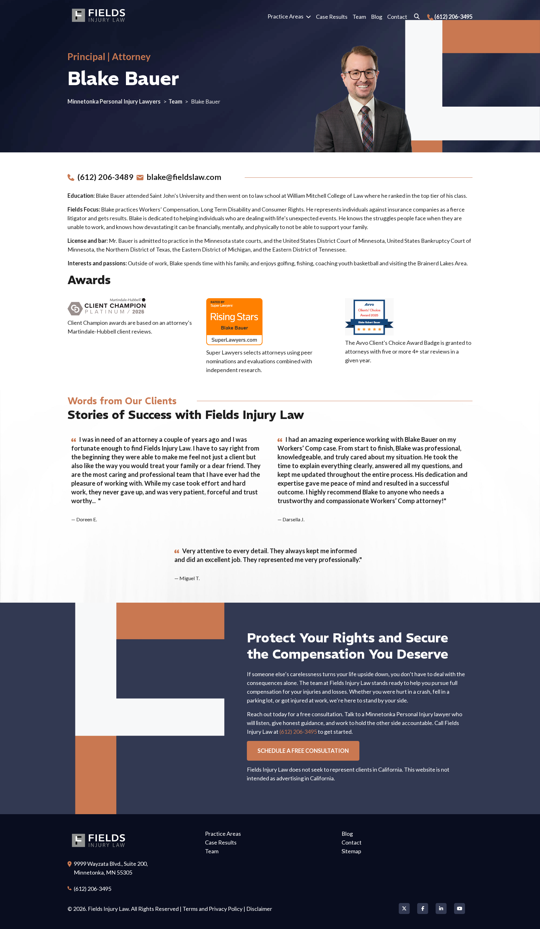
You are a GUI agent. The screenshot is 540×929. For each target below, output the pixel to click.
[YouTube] (459, 908)
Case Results (332, 16)
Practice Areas (285, 16)
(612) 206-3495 (453, 16)
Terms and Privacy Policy (212, 908)
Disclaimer (259, 908)
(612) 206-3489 (103, 176)
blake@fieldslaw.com (182, 176)
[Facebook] (422, 908)
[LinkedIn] (441, 908)
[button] (309, 16)
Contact (397, 16)
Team (359, 16)
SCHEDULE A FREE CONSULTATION (303, 750)
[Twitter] (404, 908)
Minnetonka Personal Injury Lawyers (114, 101)
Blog (376, 16)
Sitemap (351, 851)
